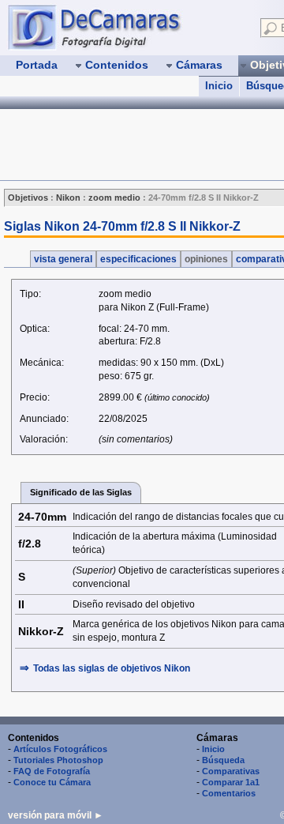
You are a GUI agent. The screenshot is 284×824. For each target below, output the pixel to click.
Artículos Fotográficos (60, 749)
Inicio (219, 86)
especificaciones (138, 259)
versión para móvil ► (55, 815)
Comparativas (231, 771)
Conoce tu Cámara (52, 782)
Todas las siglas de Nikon (111, 668)
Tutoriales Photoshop (58, 760)
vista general (63, 259)
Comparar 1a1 (231, 782)
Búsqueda (223, 760)
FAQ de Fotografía (51, 771)
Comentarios (229, 793)
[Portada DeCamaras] (126, 27)
